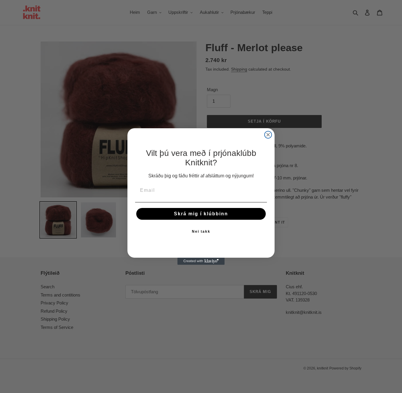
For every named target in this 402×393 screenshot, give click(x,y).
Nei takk (201, 231)
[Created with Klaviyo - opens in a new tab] (201, 261)
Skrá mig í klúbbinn (201, 213)
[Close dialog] (268, 134)
